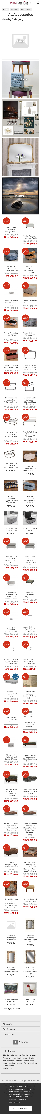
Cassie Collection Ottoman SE (30, 334)
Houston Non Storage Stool (11, 529)
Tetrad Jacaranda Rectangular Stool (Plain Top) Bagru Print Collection (30, 828)
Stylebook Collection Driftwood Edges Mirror (30, 939)
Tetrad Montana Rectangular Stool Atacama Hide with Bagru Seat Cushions (29, 867)
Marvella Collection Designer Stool (30, 595)
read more (7, 1068)
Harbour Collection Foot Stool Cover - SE (30, 469)
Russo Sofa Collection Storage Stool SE (11, 230)
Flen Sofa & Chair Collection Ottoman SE (30, 434)
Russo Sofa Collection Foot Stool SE (11, 720)
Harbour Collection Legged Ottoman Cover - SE (11, 500)
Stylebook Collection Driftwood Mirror (11, 970)
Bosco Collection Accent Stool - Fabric (11, 303)
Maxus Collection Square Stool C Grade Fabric (30, 661)
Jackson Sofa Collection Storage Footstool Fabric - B (30, 560)
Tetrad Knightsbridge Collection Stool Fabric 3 (11, 866)
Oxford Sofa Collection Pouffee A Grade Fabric (30, 695)
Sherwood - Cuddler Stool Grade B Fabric (11, 757)
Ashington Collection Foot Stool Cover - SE (11, 268)
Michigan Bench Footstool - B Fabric (11, 694)
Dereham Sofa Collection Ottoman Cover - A (11, 401)
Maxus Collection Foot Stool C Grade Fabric (30, 629)
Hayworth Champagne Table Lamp (11, 938)
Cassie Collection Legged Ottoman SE (11, 335)
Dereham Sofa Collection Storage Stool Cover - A (30, 401)
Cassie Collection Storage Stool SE (11, 366)
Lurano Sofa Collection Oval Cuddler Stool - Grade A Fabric (11, 596)
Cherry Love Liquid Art (30, 1000)
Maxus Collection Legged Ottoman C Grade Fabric (11, 661)
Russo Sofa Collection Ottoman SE (30, 725)
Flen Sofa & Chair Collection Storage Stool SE (11, 465)
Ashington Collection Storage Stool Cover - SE (30, 269)
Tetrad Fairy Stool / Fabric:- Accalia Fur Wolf (30, 791)
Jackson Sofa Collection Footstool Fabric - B (11, 559)
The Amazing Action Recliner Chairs (19, 1055)
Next (18, 1009)
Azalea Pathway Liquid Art (11, 1000)
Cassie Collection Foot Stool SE (30, 302)
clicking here (14, 1102)
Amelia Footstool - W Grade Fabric (30, 237)
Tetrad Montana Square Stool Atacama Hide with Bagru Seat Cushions (11, 903)
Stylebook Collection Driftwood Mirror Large (30, 971)
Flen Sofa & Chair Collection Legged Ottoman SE (11, 435)
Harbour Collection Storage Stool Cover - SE (30, 500)
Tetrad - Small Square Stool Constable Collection (11, 792)
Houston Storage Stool (30, 529)
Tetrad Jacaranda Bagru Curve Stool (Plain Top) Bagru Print (11, 827)
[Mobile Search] (38, 3)
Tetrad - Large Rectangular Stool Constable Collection (30, 758)
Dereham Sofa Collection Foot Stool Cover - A (29, 367)
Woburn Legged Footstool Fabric (30, 900)
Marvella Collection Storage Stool (11, 629)
